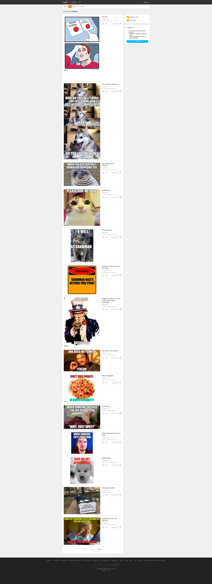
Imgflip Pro (49, 560)
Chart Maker (95, 560)
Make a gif (133, 20)
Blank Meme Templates (75, 560)
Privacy (126, 560)
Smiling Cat (106, 190)
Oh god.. (105, 17)
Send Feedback (161, 560)
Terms (131, 560)
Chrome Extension (115, 564)
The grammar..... (108, 230)
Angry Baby (106, 458)
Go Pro (137, 41)
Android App (106, 564)
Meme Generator (64, 560)
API (135, 560)
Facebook (94, 564)
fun (108, 19)
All (64, 6)
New (74, 6)
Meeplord (66, 11)
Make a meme (134, 17)
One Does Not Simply (110, 351)
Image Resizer (114, 560)
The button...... (107, 406)
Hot (70, 6)
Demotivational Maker (104, 560)
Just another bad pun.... (110, 84)
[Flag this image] (120, 23)
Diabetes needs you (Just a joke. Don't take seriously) (111, 300)
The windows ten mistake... (108, 164)
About (121, 560)
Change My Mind (108, 488)
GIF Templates (86, 560)
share (114, 23)
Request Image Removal (150, 560)
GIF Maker (56, 560)
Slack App (140, 560)
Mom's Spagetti (107, 376)
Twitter (100, 564)
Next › (100, 549)
